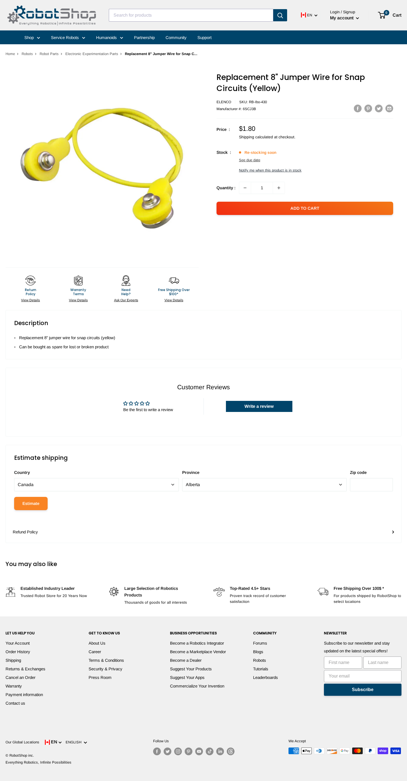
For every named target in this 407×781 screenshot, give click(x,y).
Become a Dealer (186, 660)
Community (176, 37)
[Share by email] (389, 108)
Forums (260, 643)
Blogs (258, 651)
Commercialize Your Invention (197, 686)
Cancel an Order (20, 677)
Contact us (15, 703)
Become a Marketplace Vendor (198, 651)
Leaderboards (265, 677)
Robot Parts (49, 54)
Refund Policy (25, 532)
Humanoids (107, 37)
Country (22, 472)
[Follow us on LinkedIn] (220, 751)
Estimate (30, 503)
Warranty (14, 686)
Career (95, 651)
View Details (30, 300)
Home (10, 54)
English (75, 742)
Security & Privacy (105, 668)
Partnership (144, 37)
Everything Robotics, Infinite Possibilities (38, 762)
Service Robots (65, 37)
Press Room (100, 677)
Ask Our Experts (126, 300)
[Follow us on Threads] (231, 751)
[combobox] (191, 15)
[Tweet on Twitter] (379, 108)
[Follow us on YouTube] (199, 751)
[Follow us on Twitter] (167, 751)
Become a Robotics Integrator (197, 643)
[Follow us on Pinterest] (188, 751)
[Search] (280, 15)
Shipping (13, 660)
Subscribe (362, 689)
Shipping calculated (256, 137)
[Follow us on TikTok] (209, 751)
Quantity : (226, 187)
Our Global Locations (22, 742)
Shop (29, 37)
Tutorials (260, 668)
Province (190, 472)
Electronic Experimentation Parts (91, 54)
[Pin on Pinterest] (368, 108)
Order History (18, 651)
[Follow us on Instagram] (178, 751)
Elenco (224, 102)
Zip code (358, 472)
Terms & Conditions (106, 660)
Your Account (18, 643)
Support (204, 37)
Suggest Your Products (191, 668)
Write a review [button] (259, 406)
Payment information (24, 694)
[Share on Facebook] (358, 108)
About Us (97, 643)
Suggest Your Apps (187, 677)
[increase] (279, 188)
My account (342, 17)
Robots (27, 54)
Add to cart (304, 208)
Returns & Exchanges (25, 668)
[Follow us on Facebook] (157, 751)
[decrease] (245, 188)
